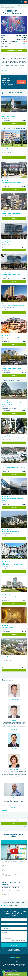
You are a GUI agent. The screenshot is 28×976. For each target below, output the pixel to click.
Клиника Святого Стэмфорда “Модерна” (13, 438)
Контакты (10, 965)
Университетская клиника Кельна (11, 274)
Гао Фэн (14, 720)
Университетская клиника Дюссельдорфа (13, 305)
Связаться (14, 123)
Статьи (16, 965)
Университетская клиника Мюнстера (12, 213)
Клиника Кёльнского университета (11, 243)
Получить (21, 82)
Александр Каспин (14, 699)
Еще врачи (4, 810)
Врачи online (12, 964)
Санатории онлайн (20, 964)
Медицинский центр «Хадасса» (10, 531)
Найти (14, 823)
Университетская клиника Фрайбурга (12, 368)
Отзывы (5, 965)
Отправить (14, 945)
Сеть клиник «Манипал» (8, 627)
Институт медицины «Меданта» (10, 596)
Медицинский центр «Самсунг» (10, 658)
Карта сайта (22, 965)
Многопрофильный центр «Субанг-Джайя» (13, 467)
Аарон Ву (14, 748)
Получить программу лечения (14, 50)
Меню (2, 2)
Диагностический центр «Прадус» (11, 337)
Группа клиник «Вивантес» (9, 116)
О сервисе (5, 964)
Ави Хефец (14, 798)
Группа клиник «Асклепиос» (9, 150)
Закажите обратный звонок (14, 950)
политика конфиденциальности (18, 940)
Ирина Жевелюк (14, 769)
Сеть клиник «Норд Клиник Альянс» (11, 182)
